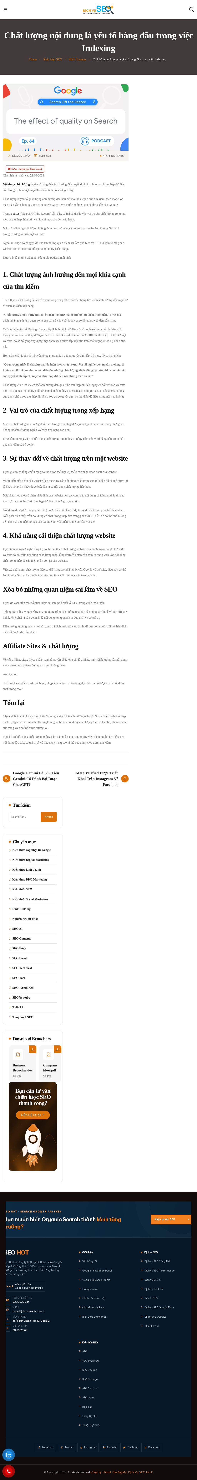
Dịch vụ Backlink (153, 1289)
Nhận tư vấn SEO (172, 1219)
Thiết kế (17, 1007)
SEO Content (90, 1388)
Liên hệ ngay (31, 1115)
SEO (16, 1252)
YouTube (131, 1447)
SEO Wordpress (22, 987)
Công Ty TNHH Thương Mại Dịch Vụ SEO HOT (121, 1472)
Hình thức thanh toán (94, 1316)
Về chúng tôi (89, 1261)
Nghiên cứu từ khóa (25, 918)
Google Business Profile (96, 1279)
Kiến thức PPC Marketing (29, 879)
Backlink (87, 1406)
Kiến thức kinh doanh (26, 869)
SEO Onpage (89, 1370)
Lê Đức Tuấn (21, 155)
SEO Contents (113, 156)
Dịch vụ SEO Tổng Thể (157, 1261)
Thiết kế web (151, 1326)
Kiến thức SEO (22, 889)
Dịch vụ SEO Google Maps (159, 1307)
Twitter (67, 1447)
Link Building (21, 909)
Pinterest (152, 1447)
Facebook (46, 1447)
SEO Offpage (90, 1379)
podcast (15, 213)
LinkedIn (110, 1447)
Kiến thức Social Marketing (30, 899)
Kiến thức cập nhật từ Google (31, 850)
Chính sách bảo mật (94, 1298)
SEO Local (19, 958)
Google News (90, 1289)
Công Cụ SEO (90, 1416)
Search (49, 816)
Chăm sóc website (155, 1316)
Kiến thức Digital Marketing (30, 859)
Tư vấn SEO (151, 1298)
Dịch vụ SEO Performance (159, 1270)
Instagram (88, 1447)
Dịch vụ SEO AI (152, 1279)
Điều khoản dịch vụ (93, 1307)
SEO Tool (18, 977)
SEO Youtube (21, 997)
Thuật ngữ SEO (22, 1017)
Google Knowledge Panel (97, 1270)
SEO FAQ (19, 948)
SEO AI (17, 928)
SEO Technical (22, 968)
